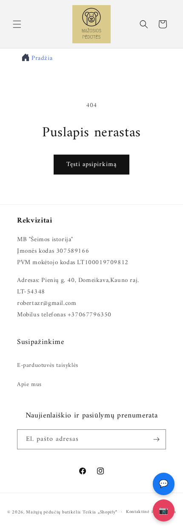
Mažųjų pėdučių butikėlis (53, 512)
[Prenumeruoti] (156, 439)
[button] (17, 24)
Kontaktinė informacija (151, 512)
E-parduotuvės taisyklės (47, 365)
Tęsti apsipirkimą (91, 164)
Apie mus (29, 384)
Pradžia (41, 58)
